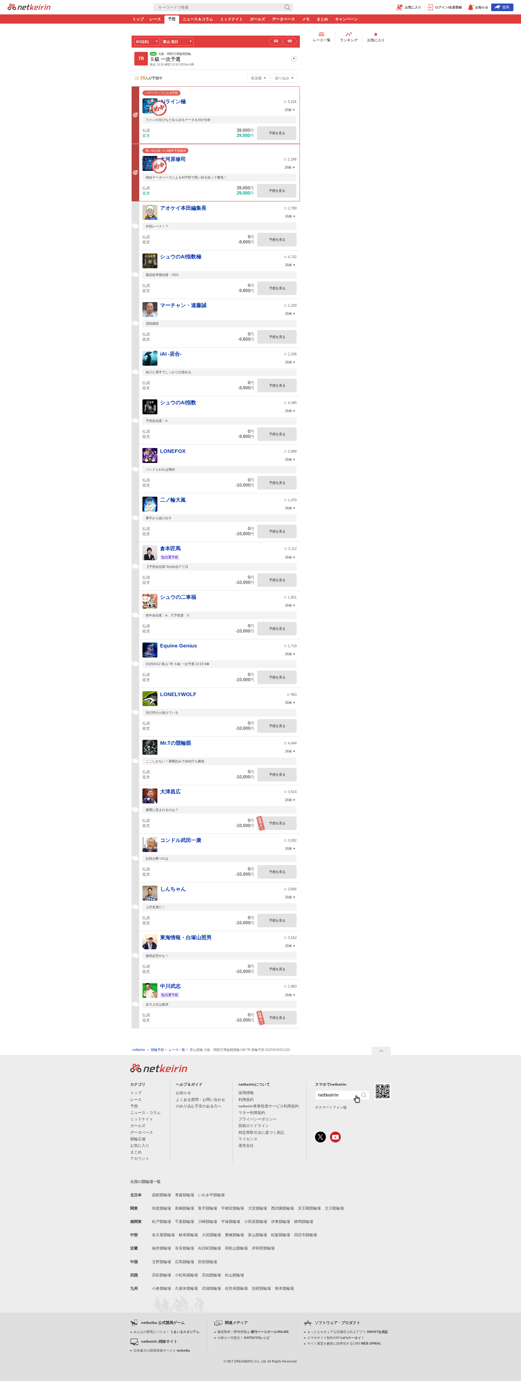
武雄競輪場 (211, 1288)
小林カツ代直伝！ (243, 1338)
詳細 (288, 110)
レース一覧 (322, 40)
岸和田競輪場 (263, 1248)
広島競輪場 (184, 1262)
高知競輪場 (211, 1275)
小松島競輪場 (186, 1275)
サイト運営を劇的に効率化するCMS (344, 1343)
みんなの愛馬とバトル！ (166, 1332)
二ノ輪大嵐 (173, 500)
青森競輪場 (184, 1195)
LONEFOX (173, 451)
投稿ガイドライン (254, 1125)
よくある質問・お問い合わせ (200, 1099)
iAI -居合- (171, 354)
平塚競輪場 (230, 1221)
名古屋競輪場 (163, 1235)
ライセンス (248, 1139)
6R (276, 41)
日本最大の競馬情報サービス (162, 1350)
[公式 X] (320, 1137)
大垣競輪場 (211, 1235)
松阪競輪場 (280, 1235)
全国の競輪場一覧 (145, 1181)
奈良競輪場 (184, 1248)
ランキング (349, 40)
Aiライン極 (173, 101)
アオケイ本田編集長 (183, 208)
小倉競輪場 (161, 1288)
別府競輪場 (261, 1288)
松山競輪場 (234, 1275)
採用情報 (246, 1093)
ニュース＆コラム (198, 19)
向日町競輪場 (209, 1248)
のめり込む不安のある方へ (198, 1106)
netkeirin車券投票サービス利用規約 (269, 1106)
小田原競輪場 (255, 1221)
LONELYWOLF (178, 694)
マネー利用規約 (252, 1112)
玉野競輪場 (161, 1262)
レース (155, 19)
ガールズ (257, 19)
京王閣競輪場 (309, 1208)
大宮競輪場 (257, 1208)
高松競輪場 (161, 1275)
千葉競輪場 (184, 1221)
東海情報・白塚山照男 (186, 937)
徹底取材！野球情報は (253, 1332)
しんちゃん (173, 889)
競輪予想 (157, 1050)
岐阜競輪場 (188, 1235)
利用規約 (246, 1099)
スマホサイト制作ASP (335, 1338)
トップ (138, 19)
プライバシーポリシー (258, 1119)
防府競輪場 (207, 1262)
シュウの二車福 (178, 597)
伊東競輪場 (280, 1221)
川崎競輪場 (207, 1221)
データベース (283, 19)
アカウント (139, 1158)
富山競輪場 (257, 1235)
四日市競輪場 (305, 1235)
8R (290, 41)
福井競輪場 (161, 1248)
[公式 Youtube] (335, 1137)
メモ (306, 19)
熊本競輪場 (284, 1288)
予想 (172, 19)
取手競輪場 (207, 1208)
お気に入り (376, 40)
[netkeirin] (158, 1070)
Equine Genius (178, 646)
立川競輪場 (334, 1208)
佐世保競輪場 (236, 1288)
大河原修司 (173, 159)
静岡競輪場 (303, 1221)
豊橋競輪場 (234, 1235)
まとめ (322, 19)
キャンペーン (346, 19)
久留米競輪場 (186, 1288)
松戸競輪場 (161, 1221)
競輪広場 (137, 1139)
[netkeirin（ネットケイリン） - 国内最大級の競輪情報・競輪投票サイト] (29, 8)
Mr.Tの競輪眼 (175, 743)
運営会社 (246, 1145)
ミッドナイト (231, 19)
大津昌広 (170, 791)
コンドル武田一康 (180, 840)
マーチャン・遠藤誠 (183, 305)
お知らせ (183, 1093)
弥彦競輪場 (161, 1208)
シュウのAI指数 (178, 402)
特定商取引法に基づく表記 (261, 1132)
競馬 (505, 7)
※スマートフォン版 (331, 1107)
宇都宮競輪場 (232, 1208)
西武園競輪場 (282, 1208)
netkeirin (138, 1050)
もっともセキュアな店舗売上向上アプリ (347, 1332)
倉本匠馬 (170, 548)
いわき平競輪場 (211, 1195)
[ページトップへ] (381, 1051)
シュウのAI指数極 (180, 256)
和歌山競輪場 (236, 1248)
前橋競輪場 (184, 1208)
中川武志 (170, 986)
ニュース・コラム (145, 1112)
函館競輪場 (161, 1195)
